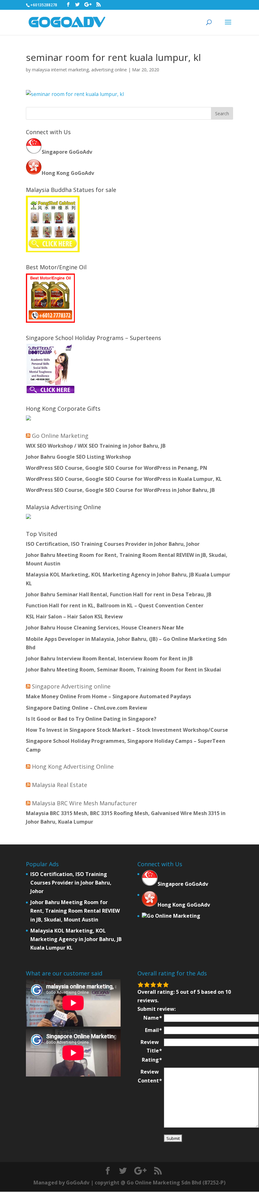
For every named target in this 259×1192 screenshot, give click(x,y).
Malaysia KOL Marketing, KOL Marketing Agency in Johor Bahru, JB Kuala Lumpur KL (76, 939)
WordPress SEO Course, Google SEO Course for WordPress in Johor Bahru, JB (120, 489)
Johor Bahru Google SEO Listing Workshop (78, 456)
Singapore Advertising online (71, 686)
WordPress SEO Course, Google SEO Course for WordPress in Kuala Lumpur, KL (124, 478)
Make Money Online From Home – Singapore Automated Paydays (108, 696)
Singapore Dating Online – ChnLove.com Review (86, 707)
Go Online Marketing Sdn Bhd (164, 1182)
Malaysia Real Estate (59, 785)
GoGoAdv (77, 1182)
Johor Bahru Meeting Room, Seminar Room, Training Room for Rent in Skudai (123, 669)
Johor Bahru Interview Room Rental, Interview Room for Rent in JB (109, 658)
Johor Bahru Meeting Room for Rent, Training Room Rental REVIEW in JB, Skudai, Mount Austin (75, 911)
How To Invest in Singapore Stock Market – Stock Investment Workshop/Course (127, 729)
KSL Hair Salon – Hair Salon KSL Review (74, 616)
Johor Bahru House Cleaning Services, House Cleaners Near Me (105, 627)
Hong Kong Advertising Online (73, 766)
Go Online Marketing (60, 435)
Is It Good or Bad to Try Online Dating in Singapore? (91, 718)
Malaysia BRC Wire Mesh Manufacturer (84, 803)
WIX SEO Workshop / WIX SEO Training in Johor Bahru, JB (96, 445)
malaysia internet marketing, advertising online (79, 70)
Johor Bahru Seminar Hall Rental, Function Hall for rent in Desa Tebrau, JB (118, 594)
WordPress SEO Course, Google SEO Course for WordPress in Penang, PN (116, 467)
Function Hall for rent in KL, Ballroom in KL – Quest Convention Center (114, 605)
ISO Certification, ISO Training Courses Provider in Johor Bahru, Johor (113, 543)
